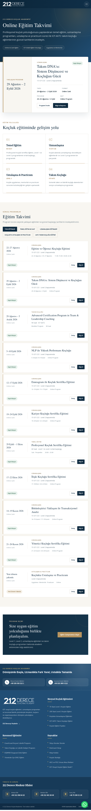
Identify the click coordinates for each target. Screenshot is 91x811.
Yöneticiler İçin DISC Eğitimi (14, 757)
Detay (73, 265)
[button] (84, 804)
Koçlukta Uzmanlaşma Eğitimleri (60, 716)
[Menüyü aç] (86, 4)
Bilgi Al (81, 265)
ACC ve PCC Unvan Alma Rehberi (61, 762)
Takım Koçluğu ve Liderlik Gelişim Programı (20, 748)
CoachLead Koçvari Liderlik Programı (18, 743)
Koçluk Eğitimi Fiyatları (57, 726)
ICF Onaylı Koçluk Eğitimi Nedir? (60, 767)
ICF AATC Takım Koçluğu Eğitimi (60, 721)
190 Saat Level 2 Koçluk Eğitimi (60, 711)
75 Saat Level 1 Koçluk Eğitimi (60, 707)
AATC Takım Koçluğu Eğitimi (45, 235)
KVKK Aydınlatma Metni (69, 806)
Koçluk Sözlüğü (54, 757)
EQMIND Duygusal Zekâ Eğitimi (16, 753)
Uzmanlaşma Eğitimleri (48, 229)
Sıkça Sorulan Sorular (57, 743)
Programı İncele (44, 105)
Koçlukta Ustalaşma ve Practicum (17, 235)
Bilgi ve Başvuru (60, 105)
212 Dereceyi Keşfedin (11, 723)
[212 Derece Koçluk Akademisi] (13, 4)
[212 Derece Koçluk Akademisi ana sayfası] (18, 701)
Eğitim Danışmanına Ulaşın (69, 635)
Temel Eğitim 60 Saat (27, 229)
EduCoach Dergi (55, 748)
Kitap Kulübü (53, 753)
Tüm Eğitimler (10, 229)
